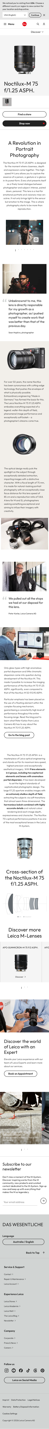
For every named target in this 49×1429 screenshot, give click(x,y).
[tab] (15, 250)
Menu (11, 24)
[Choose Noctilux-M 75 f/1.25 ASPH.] (7, 102)
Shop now (24, 123)
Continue (35, 15)
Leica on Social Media (24, 1380)
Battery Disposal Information (26, 1406)
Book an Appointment (20, 1073)
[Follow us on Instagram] (6, 1370)
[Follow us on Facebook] (20, 1370)
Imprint (6, 1400)
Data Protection (18, 1400)
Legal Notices (34, 1400)
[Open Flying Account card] (43, 24)
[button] (43, 1253)
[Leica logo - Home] (24, 24)
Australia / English (23, 1241)
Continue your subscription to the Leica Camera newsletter (43, 1201)
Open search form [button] (37, 24)
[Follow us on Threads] (35, 1370)
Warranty (7, 1406)
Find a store (24, 114)
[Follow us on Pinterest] (42, 1370)
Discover (19, 977)
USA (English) (10, 15)
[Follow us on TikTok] (28, 1370)
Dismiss (44, 15)
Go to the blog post (19, 735)
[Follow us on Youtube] (13, 1370)
